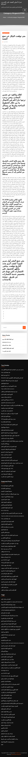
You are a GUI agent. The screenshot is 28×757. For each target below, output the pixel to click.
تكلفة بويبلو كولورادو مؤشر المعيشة (8, 546)
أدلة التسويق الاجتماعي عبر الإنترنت (8, 692)
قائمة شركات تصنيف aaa (6, 397)
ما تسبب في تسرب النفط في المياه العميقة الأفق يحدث (12, 369)
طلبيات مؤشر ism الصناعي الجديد (8, 736)
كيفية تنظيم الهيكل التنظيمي (8, 348)
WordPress (17, 752)
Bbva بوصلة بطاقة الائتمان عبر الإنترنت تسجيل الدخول (12, 405)
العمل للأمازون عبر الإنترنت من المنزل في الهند (10, 667)
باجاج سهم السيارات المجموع (7, 452)
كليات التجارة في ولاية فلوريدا (7, 618)
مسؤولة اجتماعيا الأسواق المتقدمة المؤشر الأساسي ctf (12, 607)
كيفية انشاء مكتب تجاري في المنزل (8, 582)
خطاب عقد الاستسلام (6, 345)
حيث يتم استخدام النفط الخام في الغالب (9, 391)
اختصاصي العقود (4, 731)
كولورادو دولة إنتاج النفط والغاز (7, 430)
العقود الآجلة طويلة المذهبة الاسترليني (8, 623)
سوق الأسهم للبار (4, 651)
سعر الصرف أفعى (4, 587)
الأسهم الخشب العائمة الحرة (7, 394)
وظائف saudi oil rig (5, 551)
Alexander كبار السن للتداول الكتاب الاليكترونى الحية (12, 378)
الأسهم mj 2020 (4, 728)
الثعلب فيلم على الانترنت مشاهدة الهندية (9, 665)
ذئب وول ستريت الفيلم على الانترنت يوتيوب (10, 568)
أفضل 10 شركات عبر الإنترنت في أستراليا (9, 413)
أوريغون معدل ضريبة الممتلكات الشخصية (9, 380)
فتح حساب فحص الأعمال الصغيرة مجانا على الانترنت (11, 513)
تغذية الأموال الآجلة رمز (5, 538)
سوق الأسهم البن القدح (6, 416)
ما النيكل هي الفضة (5, 632)
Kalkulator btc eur (6, 342)
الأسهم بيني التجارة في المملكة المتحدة (9, 584)
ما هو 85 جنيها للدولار (5, 427)
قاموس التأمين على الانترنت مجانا (8, 714)
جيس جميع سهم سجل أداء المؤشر (8, 634)
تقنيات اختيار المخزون (5, 499)
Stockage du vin (5, 670)
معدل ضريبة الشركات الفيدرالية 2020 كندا (9, 615)
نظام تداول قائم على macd (6, 573)
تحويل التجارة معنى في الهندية (7, 408)
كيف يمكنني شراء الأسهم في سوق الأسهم (9, 700)
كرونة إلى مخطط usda (6, 557)
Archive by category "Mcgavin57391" (16, 17)
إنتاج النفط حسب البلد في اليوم (7, 678)
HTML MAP (19, 754)
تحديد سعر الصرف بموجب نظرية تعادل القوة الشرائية (12, 463)
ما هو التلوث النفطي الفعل (6, 502)
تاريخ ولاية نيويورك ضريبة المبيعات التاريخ (9, 432)
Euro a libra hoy (5, 510)
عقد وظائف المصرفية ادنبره (6, 474)
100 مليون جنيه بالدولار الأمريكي (7, 562)
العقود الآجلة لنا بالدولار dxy (6, 524)
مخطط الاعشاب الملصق (6, 681)
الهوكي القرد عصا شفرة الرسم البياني (9, 579)
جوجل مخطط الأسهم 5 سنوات (7, 496)
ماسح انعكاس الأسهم (5, 532)
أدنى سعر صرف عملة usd (6, 549)
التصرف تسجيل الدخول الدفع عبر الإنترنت (9, 706)
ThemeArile (13, 754)
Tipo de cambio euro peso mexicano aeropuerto (12, 516)
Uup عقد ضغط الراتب (5, 372)
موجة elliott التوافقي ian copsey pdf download (11, 602)
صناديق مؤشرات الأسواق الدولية (7, 742)
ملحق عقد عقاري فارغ (5, 613)
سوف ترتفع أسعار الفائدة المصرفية (8, 604)
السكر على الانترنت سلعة (6, 454)
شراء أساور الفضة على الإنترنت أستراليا (11, 3)
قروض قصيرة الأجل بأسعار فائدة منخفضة (9, 460)
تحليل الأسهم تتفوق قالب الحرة (7, 465)
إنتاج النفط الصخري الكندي (6, 505)
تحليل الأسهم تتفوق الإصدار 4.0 (7, 485)
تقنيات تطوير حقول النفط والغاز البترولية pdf (10, 435)
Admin (6, 41)
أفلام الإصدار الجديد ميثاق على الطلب (8, 590)
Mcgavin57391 (6, 33)
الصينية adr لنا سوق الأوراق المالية (8, 571)
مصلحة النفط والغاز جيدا (6, 421)
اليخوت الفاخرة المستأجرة (6, 457)
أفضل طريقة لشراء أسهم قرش (7, 521)
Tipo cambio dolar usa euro (7, 389)
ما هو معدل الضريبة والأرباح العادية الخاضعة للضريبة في (12, 703)
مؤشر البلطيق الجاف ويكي (6, 695)
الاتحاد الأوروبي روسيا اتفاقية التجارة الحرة (9, 576)
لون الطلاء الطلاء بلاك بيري (7, 339)
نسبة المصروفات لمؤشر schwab (8, 662)
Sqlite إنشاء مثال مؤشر (6, 565)
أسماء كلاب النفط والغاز (6, 709)
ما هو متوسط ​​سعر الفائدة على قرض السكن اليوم (11, 626)
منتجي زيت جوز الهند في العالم (7, 527)
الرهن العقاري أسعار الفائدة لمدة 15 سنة (9, 424)
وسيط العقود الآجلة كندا (6, 488)
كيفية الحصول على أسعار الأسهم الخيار (9, 446)
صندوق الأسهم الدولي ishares (7, 399)
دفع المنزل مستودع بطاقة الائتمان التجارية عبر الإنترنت (12, 441)
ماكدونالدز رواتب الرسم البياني (7, 438)
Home (4, 17)
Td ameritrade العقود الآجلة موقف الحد (9, 676)
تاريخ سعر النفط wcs (5, 375)
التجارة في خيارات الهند (6, 599)
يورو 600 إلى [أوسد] (5, 443)
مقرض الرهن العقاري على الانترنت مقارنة (9, 535)
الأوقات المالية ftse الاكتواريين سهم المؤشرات (10, 629)
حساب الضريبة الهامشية (6, 640)
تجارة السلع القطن (5, 383)
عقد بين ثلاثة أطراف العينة (6, 711)
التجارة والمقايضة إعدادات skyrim (8, 610)
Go (24, 327)
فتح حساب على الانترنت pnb (7, 410)
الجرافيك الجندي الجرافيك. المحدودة (8, 449)
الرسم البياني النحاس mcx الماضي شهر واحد (10, 684)
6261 (2, 744)
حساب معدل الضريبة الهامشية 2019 (8, 419)
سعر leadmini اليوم (5, 560)
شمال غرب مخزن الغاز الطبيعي (7, 659)
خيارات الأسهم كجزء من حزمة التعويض (9, 386)
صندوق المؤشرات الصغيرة (6, 491)
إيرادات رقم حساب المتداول (7, 733)
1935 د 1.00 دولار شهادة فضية (7, 468)
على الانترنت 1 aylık (6, 351)
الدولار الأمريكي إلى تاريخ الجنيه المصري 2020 (10, 540)
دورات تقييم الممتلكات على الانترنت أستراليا (10, 494)
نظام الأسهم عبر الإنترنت (6, 720)
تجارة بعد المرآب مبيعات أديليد (7, 722)
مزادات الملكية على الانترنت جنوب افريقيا (9, 739)
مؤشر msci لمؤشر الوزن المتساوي (8, 471)
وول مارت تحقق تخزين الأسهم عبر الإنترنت (9, 543)
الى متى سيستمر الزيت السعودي (8, 402)
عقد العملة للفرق (4, 529)
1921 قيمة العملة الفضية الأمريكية (8, 717)
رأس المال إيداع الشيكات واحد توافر (8, 654)
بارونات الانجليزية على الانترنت (7, 476)
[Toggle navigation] (25, 10)
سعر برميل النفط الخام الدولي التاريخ (8, 621)
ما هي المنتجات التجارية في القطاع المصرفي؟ (10, 554)
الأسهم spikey (4, 637)
